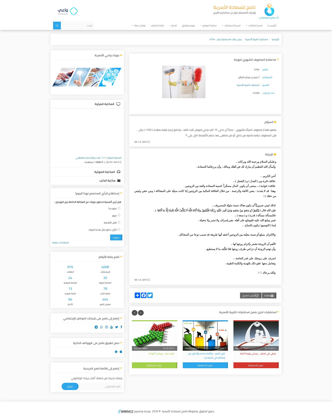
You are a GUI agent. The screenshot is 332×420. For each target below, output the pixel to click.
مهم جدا (112, 208)
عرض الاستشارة (255, 365)
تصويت (115, 237)
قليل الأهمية (110, 222)
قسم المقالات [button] (255, 25)
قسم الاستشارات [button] (232, 25)
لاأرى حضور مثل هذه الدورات (102, 230)
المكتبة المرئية (105, 104)
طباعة (267, 295)
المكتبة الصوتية (105, 171)
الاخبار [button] (174, 25)
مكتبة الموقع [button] (210, 25)
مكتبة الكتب (107, 180)
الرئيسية (275, 39)
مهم (114, 215)
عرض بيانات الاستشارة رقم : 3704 (225, 39)
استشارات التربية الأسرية (256, 39)
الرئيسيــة (272, 25)
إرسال (69, 386)
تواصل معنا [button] (139, 25)
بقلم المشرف (157, 25)
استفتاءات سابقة (60, 242)
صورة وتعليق (188, 25)
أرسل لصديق (248, 295)
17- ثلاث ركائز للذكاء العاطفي (90, 158)
